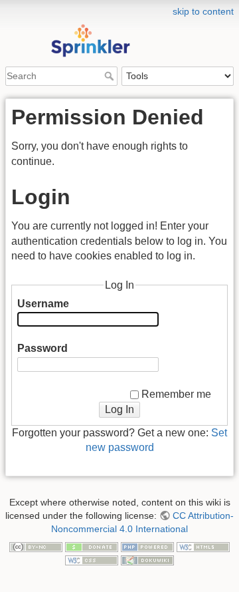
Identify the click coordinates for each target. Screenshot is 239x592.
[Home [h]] (119, 8)
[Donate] (91, 546)
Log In (119, 409)
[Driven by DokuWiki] (147, 559)
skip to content (203, 11)
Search (110, 75)
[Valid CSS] (91, 559)
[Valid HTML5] (203, 546)
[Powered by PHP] (147, 546)
